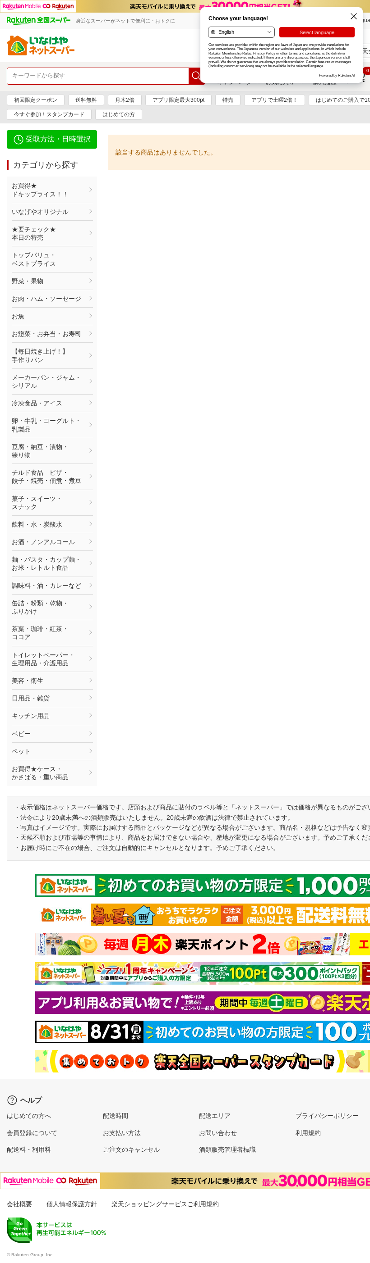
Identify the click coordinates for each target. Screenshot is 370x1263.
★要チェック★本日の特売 (34, 233)
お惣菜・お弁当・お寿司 (46, 333)
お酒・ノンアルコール (43, 541)
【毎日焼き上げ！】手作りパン (40, 355)
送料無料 (86, 100)
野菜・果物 (27, 281)
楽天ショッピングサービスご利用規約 (165, 1204)
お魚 (18, 316)
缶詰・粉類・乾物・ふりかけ (40, 607)
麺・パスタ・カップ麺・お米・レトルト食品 (46, 563)
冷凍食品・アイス (37, 403)
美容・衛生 (27, 680)
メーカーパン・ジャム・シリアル (46, 381)
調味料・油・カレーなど (46, 585)
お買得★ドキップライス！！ (40, 189)
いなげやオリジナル (40, 211)
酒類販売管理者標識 (227, 1149)
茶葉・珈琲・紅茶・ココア (40, 633)
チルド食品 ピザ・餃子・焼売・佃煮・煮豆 (46, 476)
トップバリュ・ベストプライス (34, 259)
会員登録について (32, 1132)
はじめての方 (118, 114)
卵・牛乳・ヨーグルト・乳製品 (46, 424)
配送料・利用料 (29, 1149)
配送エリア (215, 1115)
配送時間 (115, 1115)
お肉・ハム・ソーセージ (46, 298)
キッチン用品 (31, 715)
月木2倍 (124, 100)
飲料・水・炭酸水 (37, 524)
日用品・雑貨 (31, 698)
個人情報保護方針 (71, 1204)
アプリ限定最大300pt (178, 100)
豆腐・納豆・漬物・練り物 (40, 451)
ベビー (21, 733)
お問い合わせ (218, 1132)
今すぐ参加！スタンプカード (49, 114)
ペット (21, 751)
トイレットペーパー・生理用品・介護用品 (43, 659)
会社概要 (19, 1204)
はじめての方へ (29, 1115)
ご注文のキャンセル (131, 1149)
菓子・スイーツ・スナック (37, 502)
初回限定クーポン (35, 100)
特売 (227, 100)
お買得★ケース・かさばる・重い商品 (40, 773)
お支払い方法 (122, 1132)
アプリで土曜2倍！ (274, 100)
